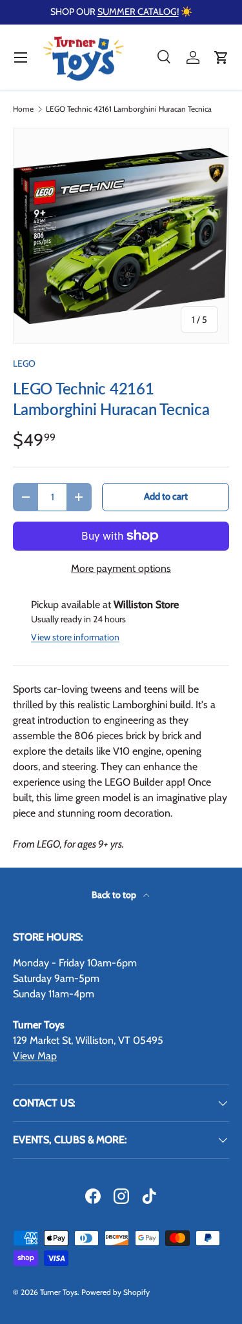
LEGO (24, 363)
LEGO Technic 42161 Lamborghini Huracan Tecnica (129, 109)
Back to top (115, 895)
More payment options (121, 568)
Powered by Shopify (115, 1292)
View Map (35, 1056)
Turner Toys (58, 1292)
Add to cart (166, 496)
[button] (221, 57)
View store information (75, 637)
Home (23, 109)
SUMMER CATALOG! (138, 11)
